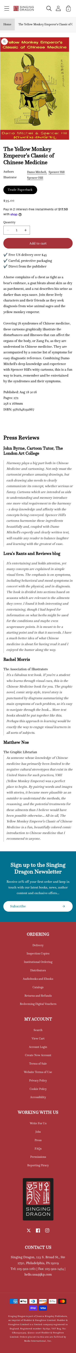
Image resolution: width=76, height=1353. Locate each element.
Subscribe (18, 906)
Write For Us (38, 1123)
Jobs (38, 1132)
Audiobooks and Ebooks (38, 979)
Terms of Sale (38, 1063)
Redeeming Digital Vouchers (38, 1004)
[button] (6, 8)
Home (7, 24)
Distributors (38, 970)
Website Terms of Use (38, 1072)
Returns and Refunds (38, 996)
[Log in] (58, 8)
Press (38, 1140)
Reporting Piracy (38, 1165)
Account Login (38, 1047)
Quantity (9, 222)
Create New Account (38, 1055)
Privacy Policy (38, 1080)
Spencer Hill (57, 172)
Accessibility (38, 1097)
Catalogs (38, 987)
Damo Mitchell (36, 172)
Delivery (38, 945)
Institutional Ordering (38, 962)
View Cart (38, 1038)
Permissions (38, 1157)
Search (38, 1030)
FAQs (38, 1148)
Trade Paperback (20, 190)
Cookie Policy (38, 1089)
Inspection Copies (38, 953)
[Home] (24, 8)
